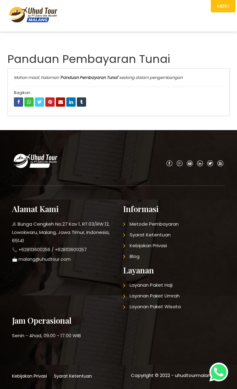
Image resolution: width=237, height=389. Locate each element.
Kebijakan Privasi (148, 245)
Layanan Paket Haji (151, 285)
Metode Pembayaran (154, 224)
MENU (223, 6)
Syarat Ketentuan (150, 234)
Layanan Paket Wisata (155, 306)
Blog (134, 256)
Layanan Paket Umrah (155, 296)
